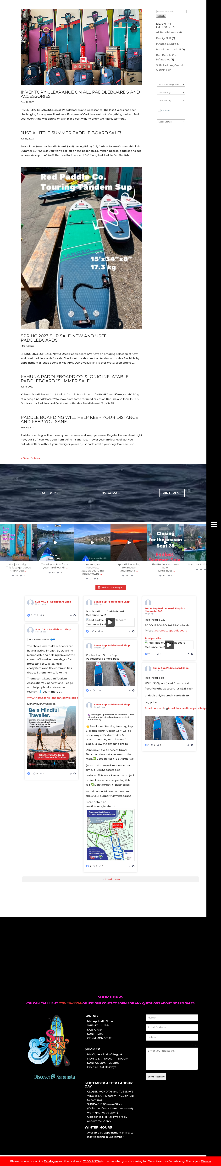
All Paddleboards (167, 32)
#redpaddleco (154, 638)
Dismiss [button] (206, 1161)
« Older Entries (30, 458)
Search (161, 16)
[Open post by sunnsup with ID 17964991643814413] (165, 542)
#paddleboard (177, 630)
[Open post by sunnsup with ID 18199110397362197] (18, 542)
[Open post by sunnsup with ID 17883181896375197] (202, 542)
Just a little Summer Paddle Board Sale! (71, 132)
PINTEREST (172, 493)
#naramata (161, 630)
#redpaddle (194, 708)
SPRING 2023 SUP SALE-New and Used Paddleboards (64, 338)
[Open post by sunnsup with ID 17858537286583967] (92, 542)
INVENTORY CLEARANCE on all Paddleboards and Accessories (80, 94)
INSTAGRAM (110, 493)
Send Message (156, 1076)
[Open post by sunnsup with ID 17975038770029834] (55, 542)
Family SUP (163, 38)
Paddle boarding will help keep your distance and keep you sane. (79, 419)
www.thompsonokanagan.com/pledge (52, 697)
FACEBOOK (49, 493)
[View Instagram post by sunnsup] (34, 558)
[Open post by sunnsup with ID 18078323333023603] (128, 542)
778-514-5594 (92, 1161)
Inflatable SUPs (166, 43)
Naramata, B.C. (154, 611)
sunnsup (18, 527)
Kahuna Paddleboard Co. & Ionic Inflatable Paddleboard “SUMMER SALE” (74, 378)
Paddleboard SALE (168, 49)
